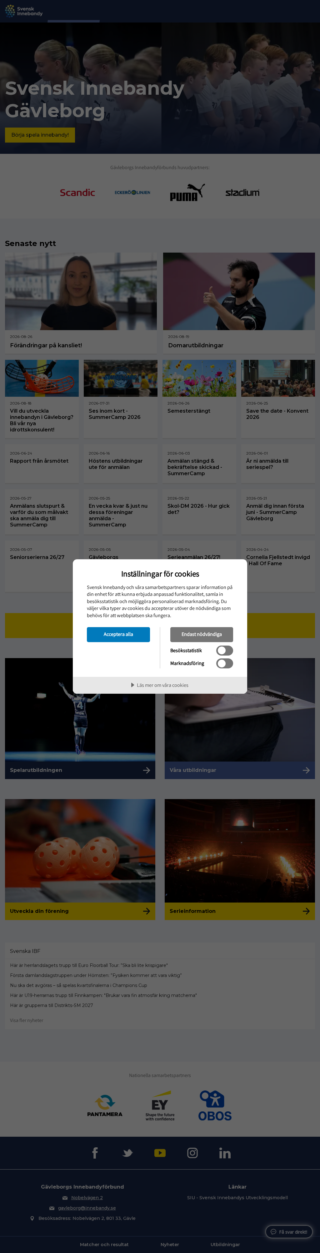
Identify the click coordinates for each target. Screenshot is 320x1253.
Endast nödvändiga (202, 634)
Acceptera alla (118, 634)
